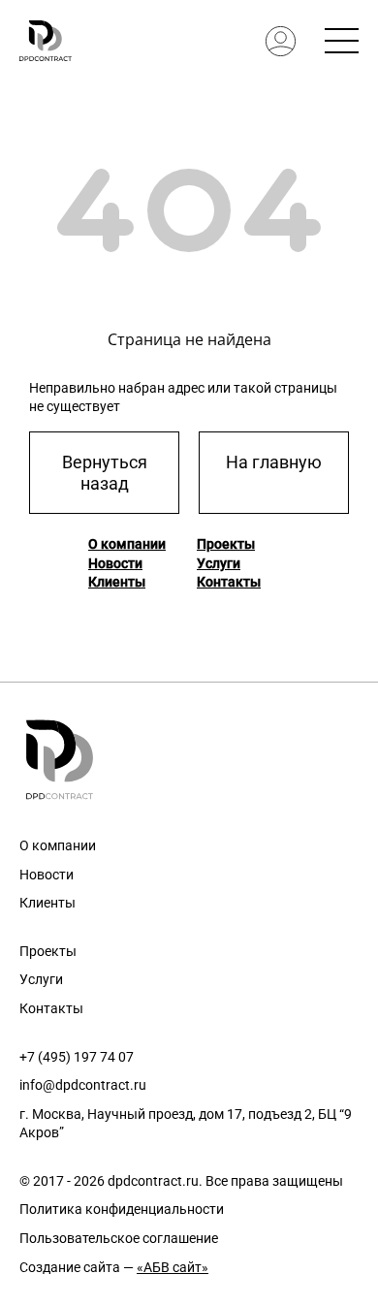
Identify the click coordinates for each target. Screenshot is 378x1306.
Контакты (229, 581)
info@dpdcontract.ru (82, 1085)
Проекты (226, 544)
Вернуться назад (104, 473)
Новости (115, 563)
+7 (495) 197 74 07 (76, 1057)
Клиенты (116, 581)
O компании (127, 544)
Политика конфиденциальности (121, 1209)
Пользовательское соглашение (118, 1238)
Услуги (218, 563)
